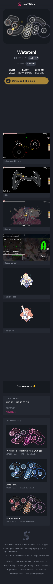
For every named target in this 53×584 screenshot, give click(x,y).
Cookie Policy (9, 565)
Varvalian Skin (16, 573)
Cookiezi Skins (26, 569)
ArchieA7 (33, 58)
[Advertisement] (22, 111)
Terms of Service (23, 561)
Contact (9, 561)
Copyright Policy (25, 565)
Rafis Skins (41, 569)
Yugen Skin (12, 569)
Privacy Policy (40, 561)
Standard (31, 63)
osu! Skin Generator (34, 573)
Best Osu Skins (43, 565)
